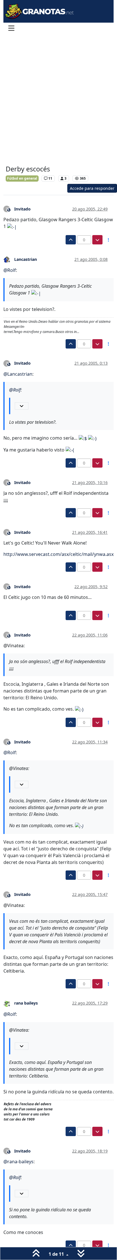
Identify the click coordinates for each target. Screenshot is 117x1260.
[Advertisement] (58, 100)
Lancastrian (25, 259)
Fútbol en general (22, 178)
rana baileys (26, 1003)
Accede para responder (92, 188)
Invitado (22, 209)
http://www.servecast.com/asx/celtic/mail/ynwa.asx (58, 554)
